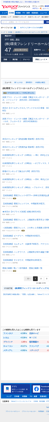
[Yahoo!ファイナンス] (16, 6)
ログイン (35, 8)
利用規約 (41, 411)
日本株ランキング (19, 17)
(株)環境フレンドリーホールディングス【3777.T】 (31, 32)
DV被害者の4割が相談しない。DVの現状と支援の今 (21, 2)
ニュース (43, 13)
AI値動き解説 (40, 82)
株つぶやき (18, 82)
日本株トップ (6, 17)
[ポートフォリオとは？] (15, 27)
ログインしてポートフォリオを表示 (31, 27)
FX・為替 (26, 13)
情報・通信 (15, 40)
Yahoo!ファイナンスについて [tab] (20, 401)
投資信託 (35, 13)
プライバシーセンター (29, 411)
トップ (4, 13)
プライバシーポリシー (13, 411)
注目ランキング (34, 17)
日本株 (11, 13)
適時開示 (29, 82)
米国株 (18, 13)
